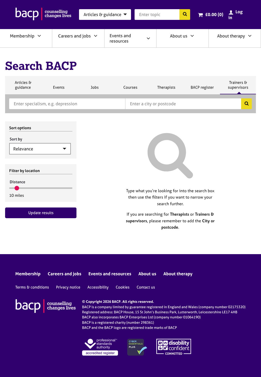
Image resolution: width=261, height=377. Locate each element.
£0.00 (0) (214, 14)
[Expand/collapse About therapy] (250, 35)
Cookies (122, 287)
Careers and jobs (74, 35)
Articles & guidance (23, 87)
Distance (17, 181)
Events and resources (120, 38)
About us (178, 35)
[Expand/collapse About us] (192, 35)
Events (58, 89)
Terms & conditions (32, 287)
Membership (22, 35)
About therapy (231, 35)
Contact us (146, 287)
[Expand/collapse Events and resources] (148, 38)
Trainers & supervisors (238, 87)
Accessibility (98, 287)
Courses (130, 89)
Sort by (16, 139)
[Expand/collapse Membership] (39, 35)
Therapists (166, 89)
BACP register (202, 89)
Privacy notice (68, 287)
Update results (41, 212)
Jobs (94, 89)
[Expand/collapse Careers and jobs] (95, 35)
